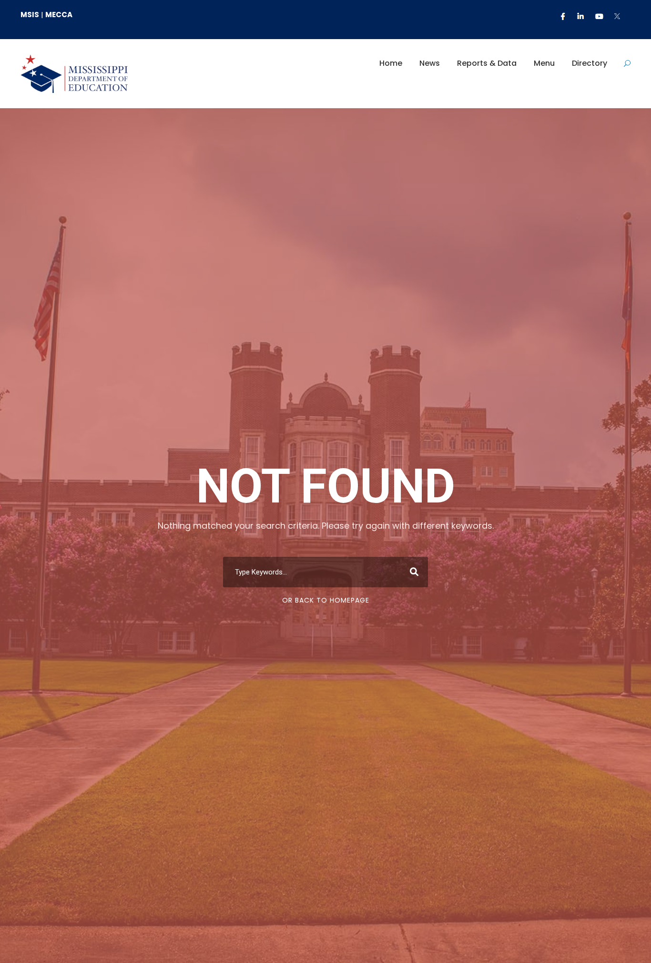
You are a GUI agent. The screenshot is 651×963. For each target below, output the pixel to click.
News (429, 63)
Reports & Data (487, 63)
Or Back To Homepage (325, 600)
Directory (589, 63)
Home (390, 63)
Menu (544, 63)
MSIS (29, 15)
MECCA (58, 15)
